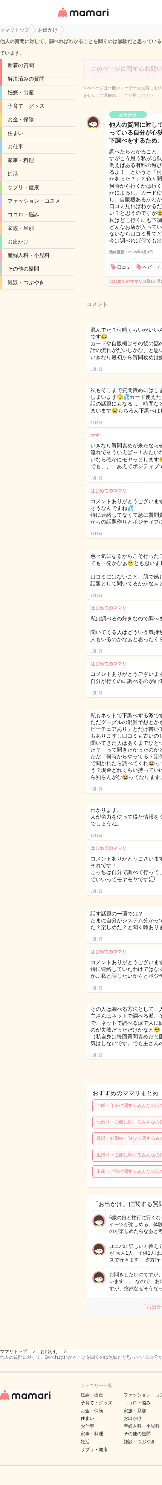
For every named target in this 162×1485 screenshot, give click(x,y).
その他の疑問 (23, 269)
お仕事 (15, 147)
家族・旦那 (21, 228)
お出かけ (18, 242)
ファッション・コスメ (34, 201)
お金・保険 (21, 119)
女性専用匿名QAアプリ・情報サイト (83, 17)
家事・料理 (21, 160)
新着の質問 (21, 65)
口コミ (124, 267)
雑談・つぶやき (26, 282)
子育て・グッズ (26, 106)
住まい (15, 133)
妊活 (13, 174)
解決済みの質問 (26, 79)
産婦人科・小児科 (29, 255)
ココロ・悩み (23, 214)
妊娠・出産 (21, 92)
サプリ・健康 (23, 187)
